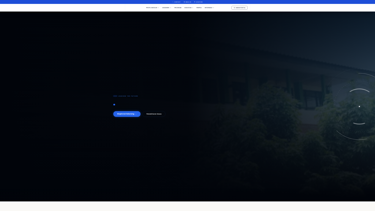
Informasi (208, 8)
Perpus (199, 8)
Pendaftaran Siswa (153, 114)
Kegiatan (187, 8)
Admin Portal (241, 7)
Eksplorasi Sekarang (127, 114)
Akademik (165, 8)
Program (177, 8)
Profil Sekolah (151, 8)
